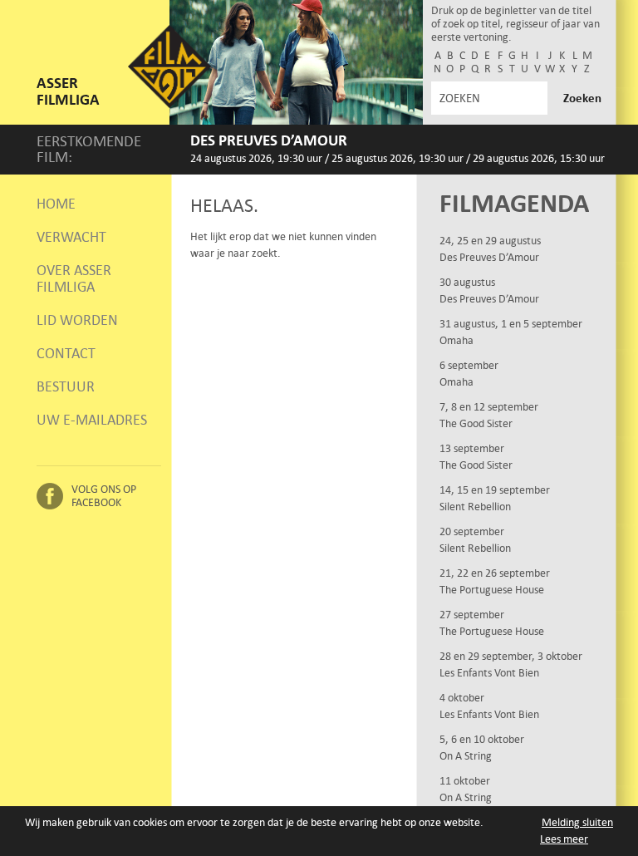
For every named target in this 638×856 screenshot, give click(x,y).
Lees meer (564, 839)
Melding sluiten (577, 822)
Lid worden (77, 320)
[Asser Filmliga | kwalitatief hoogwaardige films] (169, 104)
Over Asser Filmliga (74, 278)
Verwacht (71, 237)
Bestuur (66, 386)
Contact (66, 353)
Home (56, 203)
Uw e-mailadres (92, 419)
